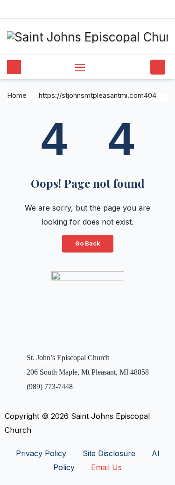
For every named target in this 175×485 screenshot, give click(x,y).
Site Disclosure (109, 453)
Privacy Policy (41, 453)
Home (17, 95)
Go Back (87, 243)
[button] (141, 67)
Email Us (106, 467)
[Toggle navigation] (80, 67)
